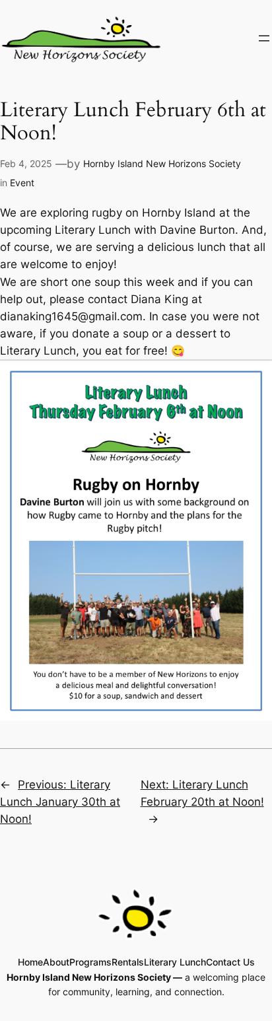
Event (22, 182)
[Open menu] (264, 38)
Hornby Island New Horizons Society (162, 163)
